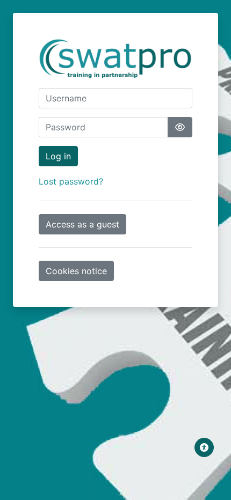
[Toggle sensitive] (180, 127)
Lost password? (71, 181)
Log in (58, 156)
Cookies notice (76, 271)
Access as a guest (82, 224)
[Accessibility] (204, 447)
